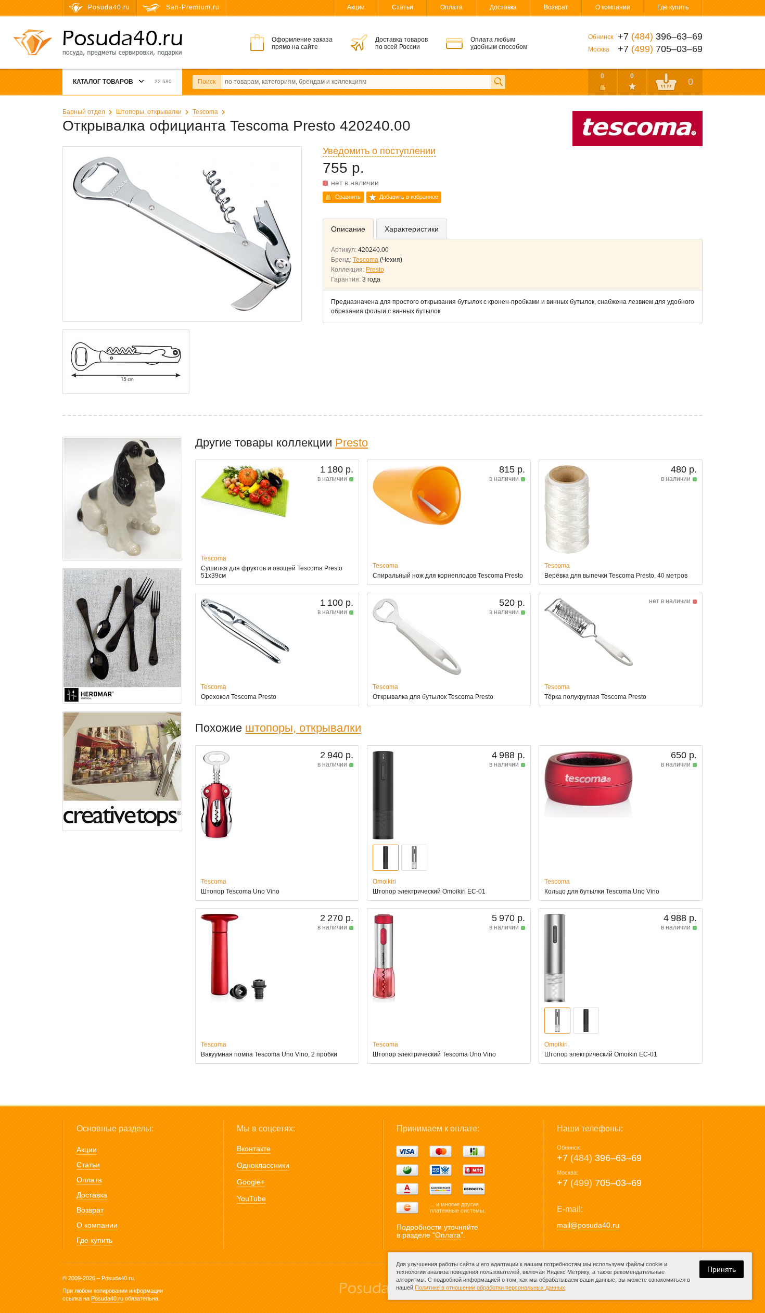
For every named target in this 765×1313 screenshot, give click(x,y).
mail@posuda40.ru (588, 1225)
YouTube (251, 1198)
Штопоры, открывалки (149, 112)
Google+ (251, 1182)
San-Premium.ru (193, 7)
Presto (375, 269)
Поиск (206, 81)
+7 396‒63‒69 (599, 1158)
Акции (356, 7)
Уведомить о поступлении (379, 151)
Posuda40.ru (107, 1298)
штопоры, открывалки (303, 727)
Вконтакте (254, 1148)
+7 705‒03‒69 (599, 1183)
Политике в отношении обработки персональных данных (490, 1287)
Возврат (556, 7)
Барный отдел (83, 112)
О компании (612, 7)
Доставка (503, 7)
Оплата (451, 7)
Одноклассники (263, 1165)
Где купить (672, 7)
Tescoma (205, 112)
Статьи (402, 7)
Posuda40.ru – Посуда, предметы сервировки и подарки (122, 43)
